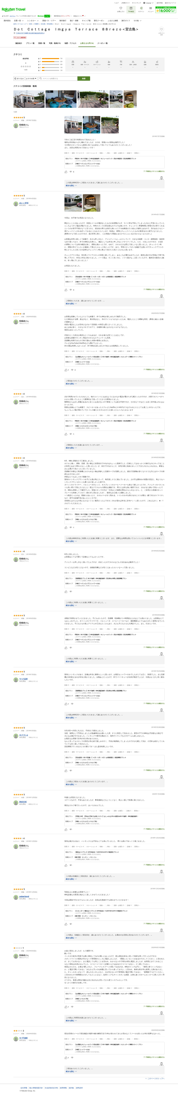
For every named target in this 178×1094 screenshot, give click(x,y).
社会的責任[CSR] (51, 1088)
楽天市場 (160, 3)
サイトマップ (136, 3)
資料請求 (79, 1088)
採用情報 (63, 1088)
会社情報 (23, 1088)
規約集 (71, 1088)
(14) (87, 43)
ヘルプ (116, 3)
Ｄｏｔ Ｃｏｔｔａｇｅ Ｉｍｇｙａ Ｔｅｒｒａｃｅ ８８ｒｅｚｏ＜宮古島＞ (76, 29)
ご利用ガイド (125, 3)
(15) (55, 43)
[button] (29, 99)
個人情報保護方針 (36, 1088)
